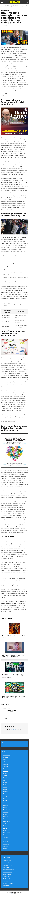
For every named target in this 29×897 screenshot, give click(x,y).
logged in (13, 729)
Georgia (5, 775)
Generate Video (7, 874)
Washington (6, 844)
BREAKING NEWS (9, 5)
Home (2, 5)
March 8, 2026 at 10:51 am (12, 711)
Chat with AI (6, 867)
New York (5, 816)
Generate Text (6, 885)
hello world (11, 710)
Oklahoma (5, 825)
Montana (5, 805)
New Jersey (6, 812)
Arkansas (5, 762)
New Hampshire (7, 809)
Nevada (5, 807)
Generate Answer (7, 865)
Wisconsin (5, 846)
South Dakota (6, 835)
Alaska (4, 759)
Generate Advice (7, 860)
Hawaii (5, 778)
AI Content (6, 863)
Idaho (4, 780)
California (5, 764)
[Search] (27, 2)
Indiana (5, 782)
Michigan (5, 796)
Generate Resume (7, 881)
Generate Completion (8, 883)
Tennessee (6, 837)
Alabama (5, 757)
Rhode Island (6, 830)
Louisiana (5, 791)
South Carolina (6, 832)
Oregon (5, 828)
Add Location (6, 755)
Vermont (5, 841)
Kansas (5, 787)
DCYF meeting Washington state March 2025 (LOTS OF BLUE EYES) (13, 655)
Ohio (4, 823)
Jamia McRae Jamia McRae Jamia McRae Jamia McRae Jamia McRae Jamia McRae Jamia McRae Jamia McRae (13, 696)
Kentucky (5, 789)
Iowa (4, 784)
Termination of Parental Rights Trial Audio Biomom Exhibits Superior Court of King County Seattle (14, 676)
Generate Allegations (8, 869)
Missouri (5, 803)
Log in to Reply (6, 708)
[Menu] (1, 2)
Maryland (5, 793)
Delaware (5, 771)
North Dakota (6, 821)
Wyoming (5, 848)
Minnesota (6, 798)
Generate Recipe (7, 872)
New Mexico (6, 814)
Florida (5, 773)
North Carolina (6, 819)
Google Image (6, 876)
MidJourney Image (8, 878)
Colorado (5, 766)
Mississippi (5, 800)
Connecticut (6, 768)
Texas (4, 839)
